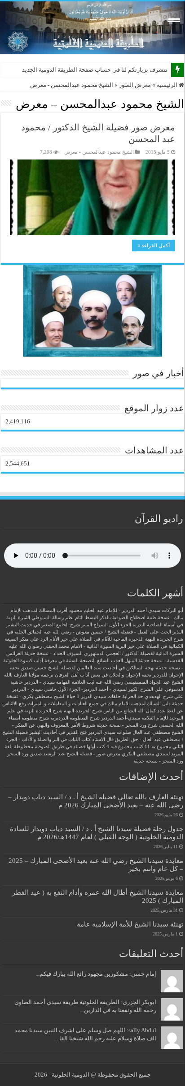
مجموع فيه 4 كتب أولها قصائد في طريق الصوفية (83, 746)
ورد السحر (17, 753)
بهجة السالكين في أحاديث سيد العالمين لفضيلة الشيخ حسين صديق (87, 667)
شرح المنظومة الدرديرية (75, 717)
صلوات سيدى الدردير (109, 732)
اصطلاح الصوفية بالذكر (122, 617)
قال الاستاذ (103, 739)
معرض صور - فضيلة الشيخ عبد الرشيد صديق (75, 753)
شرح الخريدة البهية (83, 710)
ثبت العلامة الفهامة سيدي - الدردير (59, 682)
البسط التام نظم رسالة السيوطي (64, 617)
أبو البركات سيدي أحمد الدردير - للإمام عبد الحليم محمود (126, 610)
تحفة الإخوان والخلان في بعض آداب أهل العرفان (103, 674)
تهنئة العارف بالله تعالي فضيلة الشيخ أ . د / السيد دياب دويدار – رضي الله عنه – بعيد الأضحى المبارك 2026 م (95, 801)
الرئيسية (168, 85)
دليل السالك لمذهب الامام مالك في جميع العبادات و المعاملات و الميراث (99, 703)
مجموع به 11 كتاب (152, 746)
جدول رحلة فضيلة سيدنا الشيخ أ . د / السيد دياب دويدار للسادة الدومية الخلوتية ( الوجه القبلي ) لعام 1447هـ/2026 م (96, 832)
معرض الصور (135, 85)
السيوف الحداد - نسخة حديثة (53, 653)
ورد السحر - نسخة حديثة (158, 760)
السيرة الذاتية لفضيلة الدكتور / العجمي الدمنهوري (133, 653)
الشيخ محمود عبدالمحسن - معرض (99, 152)
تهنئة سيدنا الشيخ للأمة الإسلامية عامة (130, 924)
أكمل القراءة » (153, 245)
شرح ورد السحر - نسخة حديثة (127, 725)
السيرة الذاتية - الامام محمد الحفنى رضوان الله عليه (61, 646)
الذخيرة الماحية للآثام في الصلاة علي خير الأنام (96, 639)
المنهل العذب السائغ (117, 660)
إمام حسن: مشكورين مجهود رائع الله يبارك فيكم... (95, 973)
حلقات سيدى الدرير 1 (99, 696)
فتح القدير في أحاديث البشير (58, 732)
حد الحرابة (132, 696)
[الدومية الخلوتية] (92, 27)
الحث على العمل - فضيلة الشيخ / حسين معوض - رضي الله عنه (107, 631)
